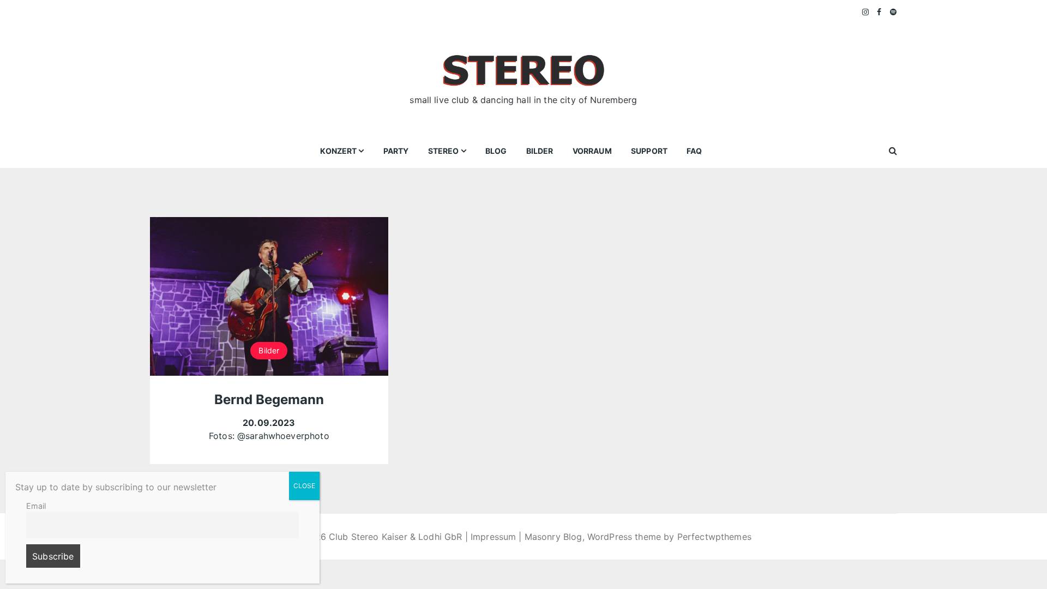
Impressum (493, 536)
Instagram (866, 12)
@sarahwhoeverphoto (283, 435)
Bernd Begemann (269, 399)
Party (396, 150)
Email (36, 505)
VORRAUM (592, 150)
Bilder (539, 150)
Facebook (879, 12)
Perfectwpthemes (714, 536)
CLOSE (304, 486)
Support (649, 150)
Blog (496, 150)
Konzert (338, 150)
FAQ (694, 150)
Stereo (443, 150)
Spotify (893, 12)
